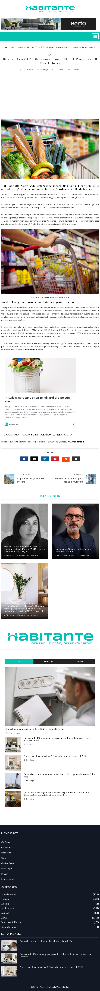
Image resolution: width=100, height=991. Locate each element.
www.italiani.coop (34, 349)
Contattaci (6, 847)
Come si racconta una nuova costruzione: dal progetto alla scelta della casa (59, 775)
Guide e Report (8, 863)
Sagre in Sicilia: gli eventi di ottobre (31, 478)
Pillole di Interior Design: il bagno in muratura (69, 478)
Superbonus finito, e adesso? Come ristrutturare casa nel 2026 (55, 756)
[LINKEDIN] (45, 458)
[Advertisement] (50, 95)
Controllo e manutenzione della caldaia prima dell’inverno (34, 729)
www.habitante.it (76, 441)
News (50, 55)
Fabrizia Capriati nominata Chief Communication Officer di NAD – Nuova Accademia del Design (24, 549)
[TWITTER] (34, 458)
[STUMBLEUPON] (66, 459)
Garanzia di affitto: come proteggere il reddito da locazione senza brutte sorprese (57, 739)
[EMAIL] (76, 458)
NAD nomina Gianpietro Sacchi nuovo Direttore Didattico (74, 550)
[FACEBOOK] (24, 458)
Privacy (4, 874)
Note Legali (6, 868)
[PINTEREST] (55, 458)
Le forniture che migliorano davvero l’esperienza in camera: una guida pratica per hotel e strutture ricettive (56, 793)
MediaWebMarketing (60, 987)
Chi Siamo (6, 842)
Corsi (3, 858)
